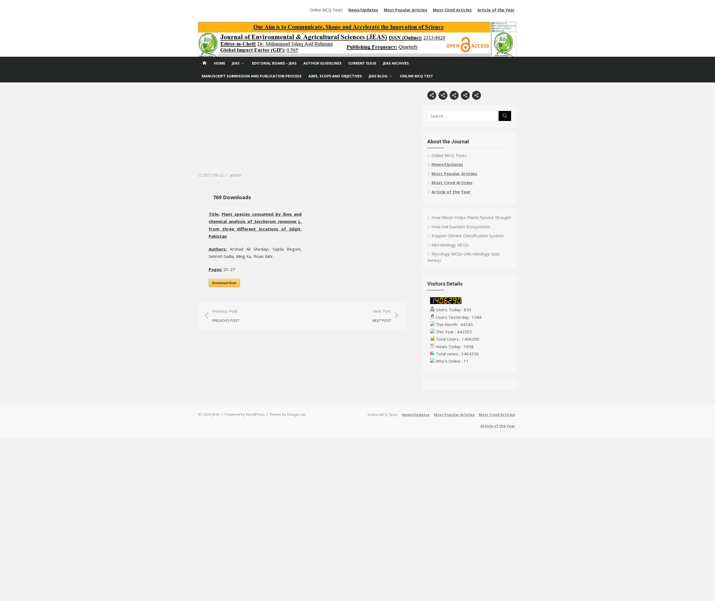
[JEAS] (357, 39)
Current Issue (362, 63)
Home (219, 63)
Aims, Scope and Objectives (335, 76)
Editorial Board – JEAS (274, 63)
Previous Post (225, 315)
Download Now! (224, 282)
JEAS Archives (396, 63)
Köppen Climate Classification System (468, 235)
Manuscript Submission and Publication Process (252, 76)
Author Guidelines (322, 63)
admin (235, 175)
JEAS (236, 63)
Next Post (381, 315)
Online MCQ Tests (326, 10)
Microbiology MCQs (450, 245)
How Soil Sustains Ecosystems (461, 226)
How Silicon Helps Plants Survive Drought (471, 217)
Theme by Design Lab (288, 414)
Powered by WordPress (245, 414)
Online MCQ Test (416, 76)
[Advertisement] (301, 130)
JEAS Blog (378, 76)
